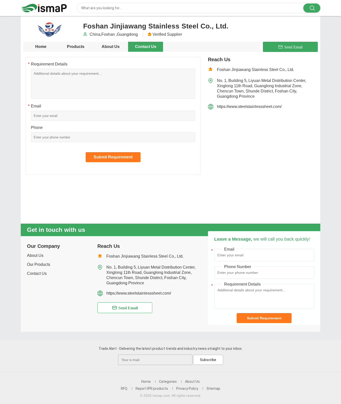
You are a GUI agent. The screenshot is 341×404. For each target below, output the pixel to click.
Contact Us (145, 46)
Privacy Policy (187, 388)
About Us (111, 46)
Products (75, 46)
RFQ (124, 388)
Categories (168, 381)
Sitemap (213, 388)
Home (40, 46)
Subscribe (208, 360)
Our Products (38, 264)
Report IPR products (152, 388)
